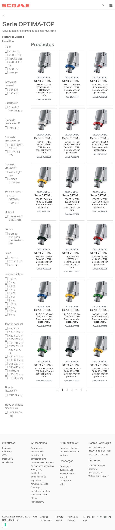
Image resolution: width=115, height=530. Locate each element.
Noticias (64, 455)
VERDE (15, 55)
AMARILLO (15, 64)
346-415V (16, 367)
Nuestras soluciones (69, 448)
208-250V (16, 364)
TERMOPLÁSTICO (15, 218)
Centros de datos (39, 495)
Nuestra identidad (96, 465)
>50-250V (16, 374)
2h (12, 282)
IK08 (13, 128)
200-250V (16, 339)
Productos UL (37, 502)
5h (12, 307)
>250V (14, 371)
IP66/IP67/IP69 (16, 147)
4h (12, 289)
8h (12, 314)
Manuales (64, 477)
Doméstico (7, 463)
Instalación (7, 459)
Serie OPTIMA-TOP (14, 199)
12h (12, 311)
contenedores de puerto (42, 463)
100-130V (16, 332)
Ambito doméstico (39, 484)
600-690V (16, 360)
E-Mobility (7, 452)
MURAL (15, 395)
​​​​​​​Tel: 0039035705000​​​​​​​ (98, 454)
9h (12, 300)
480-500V (16, 336)
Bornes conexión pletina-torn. (16, 239)
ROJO (14, 51)
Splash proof (14, 181)
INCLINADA (15, 414)
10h (12, 279)
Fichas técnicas (67, 474)
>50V (14, 329)
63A (13, 90)
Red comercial (95, 473)
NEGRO (15, 59)
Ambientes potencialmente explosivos (38, 477)
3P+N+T (15, 261)
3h (12, 286)
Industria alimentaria (40, 491)
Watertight (15, 174)
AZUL (13, 69)
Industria (6, 448)
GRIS (13, 72)
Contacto (92, 469)
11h (12, 304)
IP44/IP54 (14, 153)
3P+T (14, 265)
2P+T (14, 257)
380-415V (16, 343)
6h (12, 293)
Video (62, 484)
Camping (35, 488)
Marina (34, 498)
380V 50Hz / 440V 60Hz (16, 349)
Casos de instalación (69, 452)
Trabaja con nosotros (98, 476)
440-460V (16, 356)
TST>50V (16, 378)
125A (14, 93)
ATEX (4, 455)
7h (12, 297)
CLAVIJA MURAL (15, 109)
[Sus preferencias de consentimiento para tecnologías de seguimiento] (5, 525)
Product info (65, 481)
